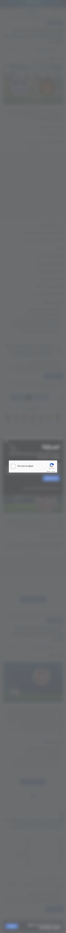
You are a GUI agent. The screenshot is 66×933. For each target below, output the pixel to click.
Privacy (48, 471)
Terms (53, 471)
